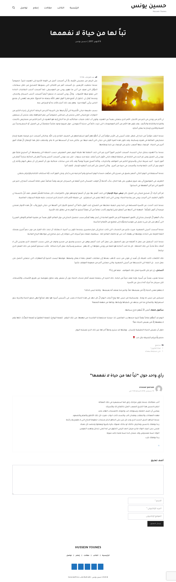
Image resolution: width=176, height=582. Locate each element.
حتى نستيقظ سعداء (153, 351)
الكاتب (60, 8)
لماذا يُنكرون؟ (156, 348)
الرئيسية (74, 8)
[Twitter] (87, 567)
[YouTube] (74, 567)
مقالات (48, 8)
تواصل (24, 8)
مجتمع (158, 345)
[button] (14, 8)
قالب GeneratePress (75, 577)
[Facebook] (100, 567)
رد (158, 445)
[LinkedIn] (81, 567)
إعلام (35, 8)
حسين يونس (148, 6)
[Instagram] (94, 567)
